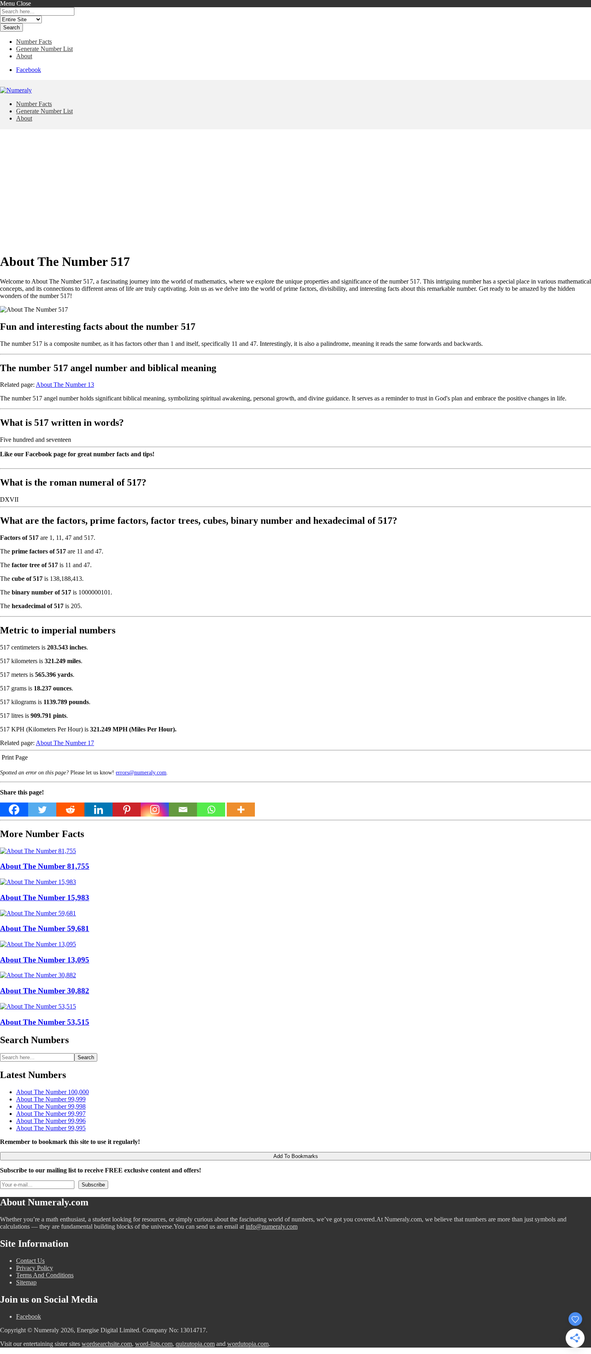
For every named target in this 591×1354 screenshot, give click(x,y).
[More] (241, 810)
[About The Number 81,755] (38, 851)
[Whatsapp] (211, 810)
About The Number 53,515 (44, 1022)
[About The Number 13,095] (38, 944)
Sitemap (26, 1282)
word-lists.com (153, 1343)
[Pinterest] (127, 810)
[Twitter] (42, 810)
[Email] (183, 810)
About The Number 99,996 (51, 1120)
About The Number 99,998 (51, 1106)
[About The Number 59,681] (38, 913)
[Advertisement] (295, 189)
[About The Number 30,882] (38, 975)
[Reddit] (70, 810)
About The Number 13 (65, 384)
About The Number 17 (65, 742)
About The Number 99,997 (51, 1113)
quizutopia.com (195, 1343)
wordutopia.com (248, 1343)
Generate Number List (44, 48)
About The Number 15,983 (44, 897)
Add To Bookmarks (295, 1156)
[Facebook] (14, 810)
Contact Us (30, 1260)
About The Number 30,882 (44, 990)
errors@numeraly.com (141, 772)
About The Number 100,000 (52, 1092)
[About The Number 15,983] (38, 881)
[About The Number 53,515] (38, 1006)
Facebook (28, 69)
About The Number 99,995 (51, 1128)
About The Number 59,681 (44, 928)
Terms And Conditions (45, 1275)
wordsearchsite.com (107, 1343)
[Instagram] (155, 810)
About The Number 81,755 (44, 866)
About (24, 56)
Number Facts (34, 41)
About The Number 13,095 (44, 960)
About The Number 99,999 (51, 1099)
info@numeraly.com (272, 1226)
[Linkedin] (98, 810)
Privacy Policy (34, 1267)
